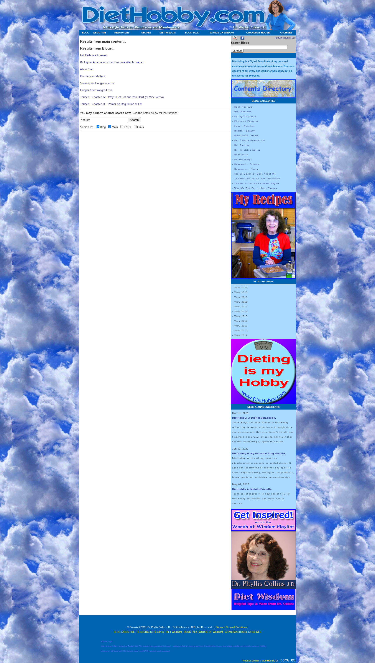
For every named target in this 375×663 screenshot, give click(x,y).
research (166, 651)
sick (121, 651)
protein (153, 651)
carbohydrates (194, 646)
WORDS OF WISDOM (222, 32)
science (109, 646)
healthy (263, 646)
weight (229, 646)
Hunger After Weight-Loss (96, 90)
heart (103, 646)
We (136, 646)
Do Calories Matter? (92, 76)
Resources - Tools (246, 169)
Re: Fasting (242, 145)
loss (151, 646)
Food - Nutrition (244, 126)
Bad (115, 646)
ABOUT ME (99, 32)
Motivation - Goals (246, 136)
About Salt (86, 69)
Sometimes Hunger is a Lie (97, 83)
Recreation (241, 155)
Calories (208, 646)
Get (125, 651)
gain (156, 646)
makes (130, 651)
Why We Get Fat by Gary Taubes (255, 188)
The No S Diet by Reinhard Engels (257, 183)
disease (247, 646)
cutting (121, 646)
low (125, 646)
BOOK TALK (192, 32)
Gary (136, 651)
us (202, 646)
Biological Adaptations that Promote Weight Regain (112, 62)
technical (183, 646)
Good (115, 651)
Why (147, 651)
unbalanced (238, 646)
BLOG (85, 32)
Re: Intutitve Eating (247, 150)
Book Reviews (243, 107)
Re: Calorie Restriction (249, 140)
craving (175, 646)
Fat (111, 651)
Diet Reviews (243, 112)
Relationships (243, 159)
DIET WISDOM (168, 32)
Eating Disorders (245, 116)
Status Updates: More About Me (255, 174)
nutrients (255, 646)
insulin (146, 646)
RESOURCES (121, 32)
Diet (141, 646)
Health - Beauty (244, 131)
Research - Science (247, 164)
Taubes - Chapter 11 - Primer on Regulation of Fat (111, 104)
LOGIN (279, 38)
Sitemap (220, 627)
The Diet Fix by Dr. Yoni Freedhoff (257, 179)
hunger (168, 646)
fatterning (105, 651)
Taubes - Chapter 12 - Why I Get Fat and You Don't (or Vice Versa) (122, 97)
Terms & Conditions (236, 627)
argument (221, 646)
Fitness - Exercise (246, 121)
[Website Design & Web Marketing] (288, 660)
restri (214, 646)
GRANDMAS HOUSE (258, 32)
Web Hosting (268, 660)
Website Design (250, 660)
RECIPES (146, 32)
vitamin (161, 646)
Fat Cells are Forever (93, 55)
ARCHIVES (286, 32)
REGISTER (289, 38)
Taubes (131, 646)
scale (159, 651)
